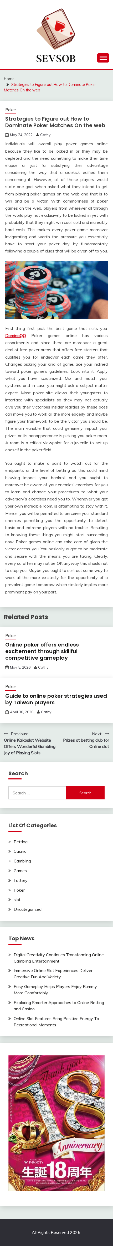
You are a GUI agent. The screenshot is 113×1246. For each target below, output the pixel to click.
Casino (20, 851)
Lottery (21, 880)
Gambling (22, 861)
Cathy (45, 134)
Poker (10, 109)
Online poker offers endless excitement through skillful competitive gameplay (42, 651)
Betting (21, 841)
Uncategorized (28, 909)
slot (17, 899)
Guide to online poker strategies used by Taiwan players (56, 699)
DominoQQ (15, 335)
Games (20, 870)
